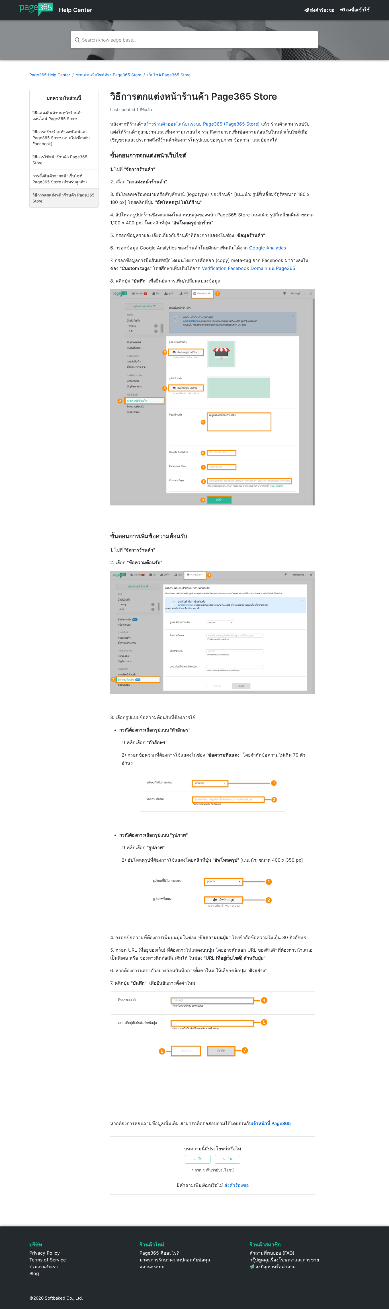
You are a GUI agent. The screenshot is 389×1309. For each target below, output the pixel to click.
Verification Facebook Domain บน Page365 (248, 268)
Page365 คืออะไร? (159, 1253)
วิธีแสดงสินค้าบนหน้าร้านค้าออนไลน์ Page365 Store (57, 115)
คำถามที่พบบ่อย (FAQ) (271, 1253)
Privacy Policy (44, 1253)
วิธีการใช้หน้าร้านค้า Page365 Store (59, 159)
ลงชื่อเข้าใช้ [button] (358, 10)
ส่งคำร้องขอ (322, 10)
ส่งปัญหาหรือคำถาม (275, 1266)
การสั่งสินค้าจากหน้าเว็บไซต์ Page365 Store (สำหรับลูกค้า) (59, 178)
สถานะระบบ (152, 1266)
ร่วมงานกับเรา (43, 1266)
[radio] (197, 1159)
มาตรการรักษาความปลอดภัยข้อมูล (175, 1260)
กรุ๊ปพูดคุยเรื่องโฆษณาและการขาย (284, 1260)
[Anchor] (189, 155)
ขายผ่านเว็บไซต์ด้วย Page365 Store (108, 74)
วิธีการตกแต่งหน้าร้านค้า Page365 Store (63, 197)
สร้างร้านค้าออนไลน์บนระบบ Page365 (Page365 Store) (202, 124)
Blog (34, 1273)
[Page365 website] (36, 14)
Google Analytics (268, 248)
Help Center (75, 10)
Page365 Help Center (49, 74)
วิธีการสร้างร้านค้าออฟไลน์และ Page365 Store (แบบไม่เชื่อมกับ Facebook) (61, 137)
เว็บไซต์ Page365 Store (169, 74)
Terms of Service (47, 1260)
